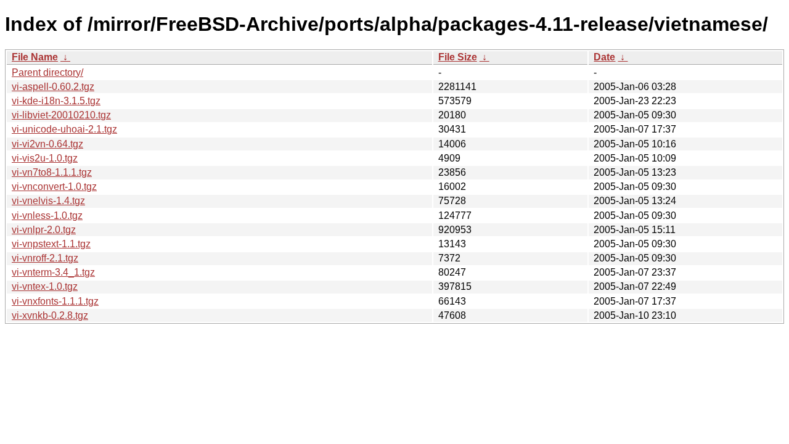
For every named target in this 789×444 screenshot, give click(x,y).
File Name (35, 57)
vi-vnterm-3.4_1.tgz (53, 272)
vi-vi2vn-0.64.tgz (47, 144)
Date (604, 57)
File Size (457, 57)
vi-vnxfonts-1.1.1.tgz (55, 301)
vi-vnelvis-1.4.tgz (48, 200)
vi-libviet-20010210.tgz (61, 115)
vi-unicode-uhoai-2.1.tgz (64, 129)
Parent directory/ (47, 72)
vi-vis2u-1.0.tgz (45, 158)
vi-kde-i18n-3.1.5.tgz (56, 101)
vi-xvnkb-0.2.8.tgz (50, 315)
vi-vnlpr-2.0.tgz (44, 229)
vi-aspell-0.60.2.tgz (53, 86)
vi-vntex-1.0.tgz (45, 286)
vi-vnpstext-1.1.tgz (51, 244)
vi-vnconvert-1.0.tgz (54, 186)
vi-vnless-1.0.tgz (47, 215)
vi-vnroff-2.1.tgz (45, 258)
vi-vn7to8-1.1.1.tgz (52, 172)
